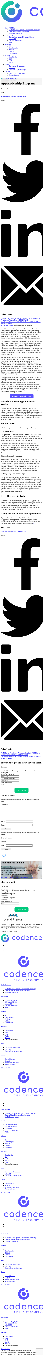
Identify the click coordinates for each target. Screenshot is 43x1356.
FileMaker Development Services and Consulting (20, 989)
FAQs (7, 1036)
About (2, 1043)
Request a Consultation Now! (22, 396)
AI (5, 1015)
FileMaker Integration (11, 992)
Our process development (13, 1047)
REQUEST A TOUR (7, 877)
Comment (4, 805)
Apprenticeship (5, 96)
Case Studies (9, 1030)
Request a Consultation (12, 1063)
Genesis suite (4, 996)
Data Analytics (9, 1017)
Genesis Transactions (11, 1006)
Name (3, 821)
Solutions (3, 1011)
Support (7, 1061)
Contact (3, 1055)
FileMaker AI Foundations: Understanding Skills (16, 318)
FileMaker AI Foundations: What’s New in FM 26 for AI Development (20, 320)
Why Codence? (22, 96)
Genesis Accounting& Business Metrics (11, 1001)
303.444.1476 (5, 1068)
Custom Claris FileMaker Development (17, 990)
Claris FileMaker (6, 985)
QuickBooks (9, 1023)
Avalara (7, 1019)
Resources (3, 1026)
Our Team (8, 1049)
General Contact (10, 1059)
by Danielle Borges (7, 325)
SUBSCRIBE (21, 790)
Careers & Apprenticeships (13, 1051)
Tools (6, 1034)
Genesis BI (8, 1004)
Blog (6, 1032)
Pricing (7, 1007)
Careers (13, 96)
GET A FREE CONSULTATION (26, 877)
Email (3, 825)
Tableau (7, 1021)
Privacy (7, 1038)
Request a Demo (10, 1064)
